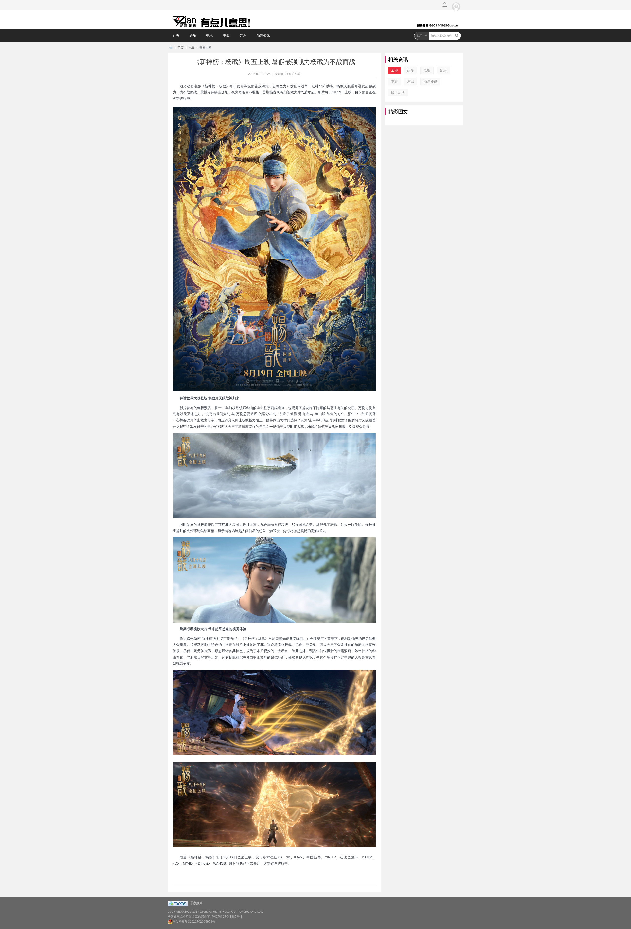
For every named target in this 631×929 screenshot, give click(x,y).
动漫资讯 (263, 35)
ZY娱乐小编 (292, 74)
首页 (176, 35)
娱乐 (192, 35)
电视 (209, 35)
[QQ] (179, 901)
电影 (226, 35)
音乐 (243, 35)
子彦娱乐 (171, 47)
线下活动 (398, 92)
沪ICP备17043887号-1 (227, 916)
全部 (394, 70)
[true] (457, 35)
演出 (410, 81)
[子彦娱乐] (315, 19)
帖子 (420, 35)
